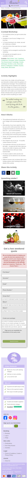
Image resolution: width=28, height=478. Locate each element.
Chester (21, 62)
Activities (7, 8)
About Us (7, 460)
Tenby (2, 67)
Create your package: (9, 318)
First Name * (6, 272)
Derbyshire (22, 60)
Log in (6, 435)
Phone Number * (7, 290)
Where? (5, 308)
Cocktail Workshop (15, 8)
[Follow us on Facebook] (5, 418)
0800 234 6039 (14, 5)
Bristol (12, 58)
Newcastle (20, 64)
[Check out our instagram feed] (15, 418)
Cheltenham (4, 60)
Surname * (6, 278)
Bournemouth (8, 62)
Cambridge (15, 62)
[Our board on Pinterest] (10, 418)
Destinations (8, 443)
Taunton (21, 65)
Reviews (7, 433)
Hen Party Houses (10, 445)
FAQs (6, 437)
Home (2, 8)
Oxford (16, 60)
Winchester (12, 67)
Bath (8, 58)
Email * (5, 284)
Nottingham (9, 65)
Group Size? (6, 296)
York (16, 58)
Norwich (3, 65)
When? (5, 302)
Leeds (14, 64)
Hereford (10, 64)
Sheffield (15, 65)
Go (16, 426)
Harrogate (11, 60)
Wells (6, 67)
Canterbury (21, 58)
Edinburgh (4, 64)
